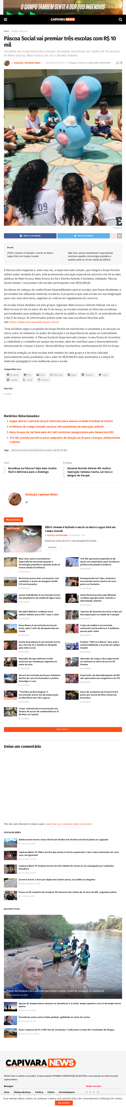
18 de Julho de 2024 (28, 1094)
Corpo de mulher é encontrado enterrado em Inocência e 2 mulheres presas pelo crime (99, 628)
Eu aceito (64, 1103)
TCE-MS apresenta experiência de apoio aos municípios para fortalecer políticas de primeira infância (100, 561)
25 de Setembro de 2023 (17, 1078)
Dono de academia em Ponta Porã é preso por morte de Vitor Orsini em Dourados (99, 695)
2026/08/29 (75, 535)
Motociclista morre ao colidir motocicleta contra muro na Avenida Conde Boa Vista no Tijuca (38, 766)
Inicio (6, 31)
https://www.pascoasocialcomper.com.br (34, 322)
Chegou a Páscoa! (19, 31)
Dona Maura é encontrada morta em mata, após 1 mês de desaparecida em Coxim (39, 628)
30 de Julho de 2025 (28, 943)
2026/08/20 (25, 757)
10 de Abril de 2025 (28, 956)
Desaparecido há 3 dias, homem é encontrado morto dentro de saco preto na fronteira (98, 581)
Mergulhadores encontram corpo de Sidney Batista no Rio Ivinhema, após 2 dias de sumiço (100, 766)
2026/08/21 (86, 682)
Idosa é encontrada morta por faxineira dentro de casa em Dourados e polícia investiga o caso (39, 678)
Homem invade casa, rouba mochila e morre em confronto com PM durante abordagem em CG (38, 750)
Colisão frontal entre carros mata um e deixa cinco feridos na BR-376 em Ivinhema (100, 716)
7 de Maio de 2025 (27, 980)
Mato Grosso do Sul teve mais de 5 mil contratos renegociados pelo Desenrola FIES (62, 432)
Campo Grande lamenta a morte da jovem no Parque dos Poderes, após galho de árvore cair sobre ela (38, 799)
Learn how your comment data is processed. (68, 907)
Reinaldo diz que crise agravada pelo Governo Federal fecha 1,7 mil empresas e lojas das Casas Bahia (99, 750)
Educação (94, 63)
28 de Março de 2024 (55, 63)
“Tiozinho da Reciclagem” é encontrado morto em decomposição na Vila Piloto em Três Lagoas (38, 695)
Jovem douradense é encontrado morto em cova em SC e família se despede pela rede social (39, 645)
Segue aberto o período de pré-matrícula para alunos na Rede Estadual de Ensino (61, 421)
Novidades (105, 63)
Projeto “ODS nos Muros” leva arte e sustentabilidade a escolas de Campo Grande (100, 645)
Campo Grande (13, 529)
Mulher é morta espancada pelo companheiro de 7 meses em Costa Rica (98, 733)
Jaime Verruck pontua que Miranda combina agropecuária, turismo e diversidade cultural (98, 598)
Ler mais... (53, 547)
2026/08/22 (86, 669)
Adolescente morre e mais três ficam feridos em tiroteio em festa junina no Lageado (63, 923)
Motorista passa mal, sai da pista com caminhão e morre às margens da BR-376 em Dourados (39, 581)
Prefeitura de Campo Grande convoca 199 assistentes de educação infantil (57, 426)
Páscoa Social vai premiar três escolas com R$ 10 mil (39, 450)
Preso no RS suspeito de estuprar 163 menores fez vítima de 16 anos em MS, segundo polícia (67, 975)
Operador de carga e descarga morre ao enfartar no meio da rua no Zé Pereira (99, 661)
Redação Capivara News (27, 63)
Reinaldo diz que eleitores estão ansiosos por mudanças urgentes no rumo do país (38, 661)
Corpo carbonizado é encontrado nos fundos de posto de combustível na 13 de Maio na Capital (39, 711)
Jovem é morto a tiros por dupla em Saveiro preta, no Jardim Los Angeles (57, 963)
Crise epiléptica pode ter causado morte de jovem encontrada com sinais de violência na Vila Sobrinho (101, 783)
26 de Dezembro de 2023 (30, 967)
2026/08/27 (86, 619)
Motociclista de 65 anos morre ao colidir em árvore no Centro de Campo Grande (39, 733)
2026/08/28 (25, 572)
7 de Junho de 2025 (27, 927)
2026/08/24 (25, 669)
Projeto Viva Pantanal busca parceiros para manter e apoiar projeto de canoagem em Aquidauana (55, 1074)
